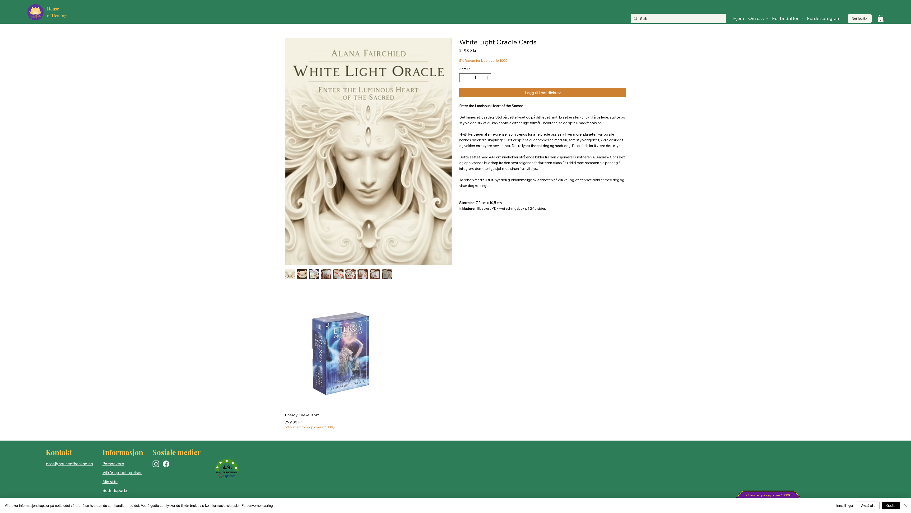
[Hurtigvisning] (340, 353)
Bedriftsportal (115, 490)
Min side (110, 481)
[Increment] (488, 78)
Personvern (113, 463)
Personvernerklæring (257, 505)
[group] (455, 363)
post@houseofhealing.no (69, 463)
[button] (881, 18)
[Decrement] (463, 78)
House (53, 9)
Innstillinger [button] (844, 505)
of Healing (57, 16)
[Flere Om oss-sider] (767, 18)
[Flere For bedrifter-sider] (801, 18)
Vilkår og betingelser (122, 472)
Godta (891, 505)
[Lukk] (905, 505)
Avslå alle (868, 505)
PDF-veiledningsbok (508, 208)
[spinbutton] (475, 78)
